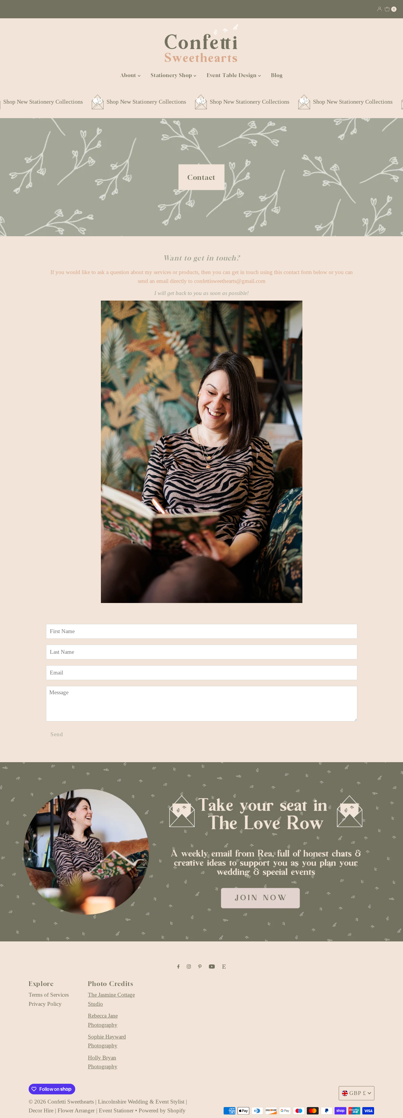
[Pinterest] (200, 966)
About (129, 75)
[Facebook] (178, 966)
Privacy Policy (45, 1004)
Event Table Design (232, 75)
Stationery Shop (172, 75)
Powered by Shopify (162, 1110)
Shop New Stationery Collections (100, 101)
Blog (277, 75)
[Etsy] (224, 966)
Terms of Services (49, 995)
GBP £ (357, 1093)
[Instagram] (189, 966)
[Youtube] (212, 966)
